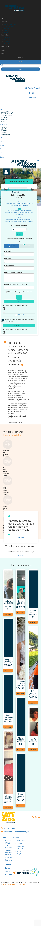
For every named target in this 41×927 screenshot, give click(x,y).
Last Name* (8, 258)
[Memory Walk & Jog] (8, 817)
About (3, 22)
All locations (21, 841)
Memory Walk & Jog (10, 24)
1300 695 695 (9, 828)
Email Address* (9, 265)
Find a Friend (33, 88)
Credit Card (20, 315)
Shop (3, 50)
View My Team (18, 178)
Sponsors (7, 28)
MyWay (19, 854)
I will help (21, 537)
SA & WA (6, 43)
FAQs (3, 54)
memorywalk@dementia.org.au (16, 831)
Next (19, 301)
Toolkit (8, 864)
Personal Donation (12, 246)
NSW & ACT (7, 38)
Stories (6, 32)
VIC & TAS (7, 40)
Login (20, 69)
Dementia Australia (9, 26)
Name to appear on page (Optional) (15, 285)
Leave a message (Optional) (13, 272)
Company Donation (26, 246)
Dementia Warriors (6, 116)
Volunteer (7, 30)
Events (16, 837)
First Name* (8, 251)
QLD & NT (7, 41)
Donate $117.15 (19, 325)
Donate (20, 58)
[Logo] (20, 8)
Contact (8, 875)
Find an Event (5, 35)
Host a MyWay (5, 46)
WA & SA (20, 851)
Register (20, 62)
